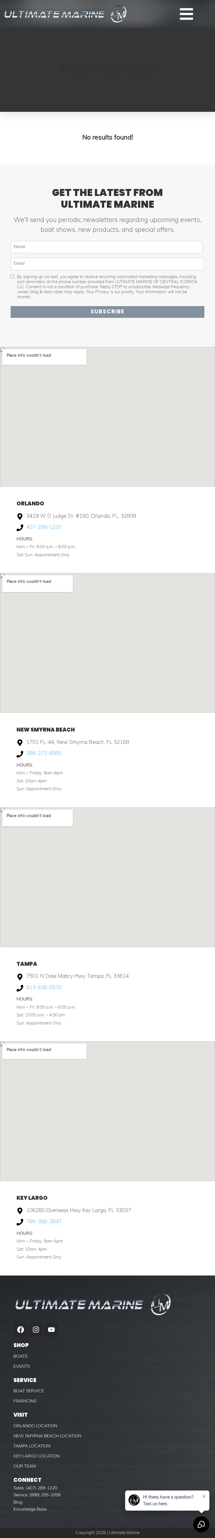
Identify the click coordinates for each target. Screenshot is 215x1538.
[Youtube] (51, 1330)
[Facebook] (20, 1330)
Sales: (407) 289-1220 (35, 1488)
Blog (17, 1502)
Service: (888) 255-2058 (36, 1495)
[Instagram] (36, 1330)
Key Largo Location (36, 1456)
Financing (25, 1401)
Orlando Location (35, 1426)
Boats (20, 1356)
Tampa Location (31, 1446)
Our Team (24, 1466)
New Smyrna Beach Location (47, 1436)
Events (21, 1366)
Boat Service (28, 1391)
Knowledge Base (29, 1509)
